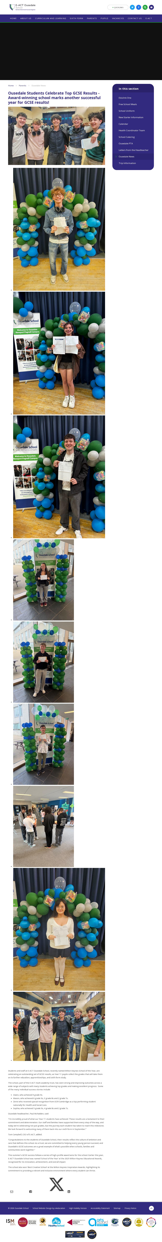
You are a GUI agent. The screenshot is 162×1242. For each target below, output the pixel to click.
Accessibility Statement (100, 1208)
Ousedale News (39, 85)
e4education (60, 1208)
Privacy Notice (130, 1208)
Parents (22, 85)
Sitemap (117, 1208)
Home (11, 85)
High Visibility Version (78, 1208)
